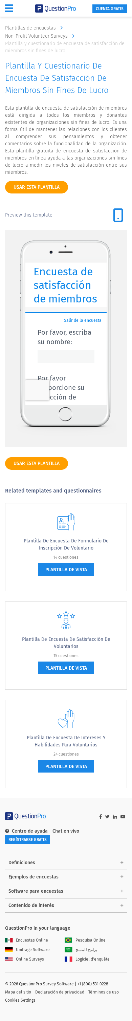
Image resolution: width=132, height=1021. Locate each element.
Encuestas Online (32, 940)
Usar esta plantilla (37, 187)
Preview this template (28, 215)
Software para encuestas (35, 891)
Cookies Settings (20, 1000)
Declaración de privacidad (59, 992)
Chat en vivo (65, 831)
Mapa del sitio (18, 992)
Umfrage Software (33, 949)
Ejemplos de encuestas (33, 877)
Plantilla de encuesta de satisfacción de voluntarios (66, 642)
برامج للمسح (86, 949)
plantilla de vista (66, 570)
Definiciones (21, 863)
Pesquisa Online (90, 940)
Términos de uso (103, 992)
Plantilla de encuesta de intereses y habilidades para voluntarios (66, 741)
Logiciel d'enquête (92, 959)
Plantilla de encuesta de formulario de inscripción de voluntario (66, 544)
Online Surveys (30, 959)
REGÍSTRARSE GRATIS (27, 839)
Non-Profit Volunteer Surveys (37, 36)
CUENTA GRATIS (110, 8)
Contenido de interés (31, 905)
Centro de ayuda (30, 831)
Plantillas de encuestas (31, 28)
